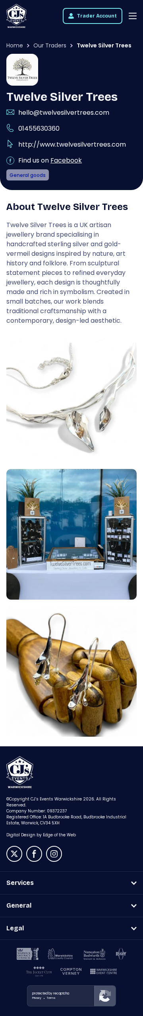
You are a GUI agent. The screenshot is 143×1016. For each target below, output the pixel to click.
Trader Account (97, 16)
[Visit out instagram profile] (54, 854)
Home (14, 45)
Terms (51, 998)
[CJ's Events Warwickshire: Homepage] (16, 16)
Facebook (66, 160)
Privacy (36, 998)
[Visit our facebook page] (34, 854)
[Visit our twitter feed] (14, 854)
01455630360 (39, 128)
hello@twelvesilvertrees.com (63, 112)
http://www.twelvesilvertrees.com (72, 144)
